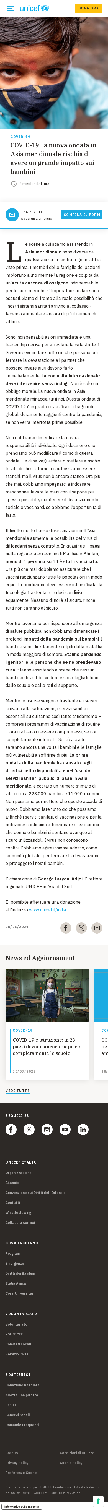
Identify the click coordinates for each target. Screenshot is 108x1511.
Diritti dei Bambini (20, 1273)
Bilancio (12, 1183)
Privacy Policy (17, 1463)
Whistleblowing (18, 1213)
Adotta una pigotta (22, 1395)
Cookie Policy (71, 1463)
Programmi (14, 1253)
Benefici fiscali (18, 1415)
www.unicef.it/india (47, 910)
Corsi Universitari (20, 1293)
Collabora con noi (20, 1222)
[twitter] (81, 929)
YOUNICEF (14, 1334)
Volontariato (16, 1324)
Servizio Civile (17, 1354)
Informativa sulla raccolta (21, 1506)
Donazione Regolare (23, 1385)
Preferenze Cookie (21, 1473)
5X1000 (11, 1405)
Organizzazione (19, 1173)
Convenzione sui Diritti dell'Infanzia (36, 1193)
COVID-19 (20, 137)
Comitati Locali (18, 1344)
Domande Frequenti (22, 1425)
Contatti (13, 1203)
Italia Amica (16, 1283)
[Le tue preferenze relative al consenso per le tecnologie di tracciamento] (98, 1501)
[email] (96, 929)
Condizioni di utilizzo (77, 1453)
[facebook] (65, 929)
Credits (12, 1453)
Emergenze (15, 1263)
